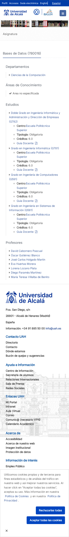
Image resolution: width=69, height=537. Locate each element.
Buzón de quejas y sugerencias (25, 355)
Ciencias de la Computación (28, 75)
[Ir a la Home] (15, 11)
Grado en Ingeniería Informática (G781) (35, 148)
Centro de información (19, 370)
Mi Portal (11, 402)
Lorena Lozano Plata (24, 268)
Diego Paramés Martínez (26, 272)
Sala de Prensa (15, 383)
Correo (10, 415)
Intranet (11, 406)
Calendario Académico (20, 423)
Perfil (4, 3)
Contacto (11, 347)
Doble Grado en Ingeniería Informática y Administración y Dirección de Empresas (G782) (34, 117)
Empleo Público (15, 466)
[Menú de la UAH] (63, 13)
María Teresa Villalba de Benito (30, 277)
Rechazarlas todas (50, 510)
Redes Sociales (15, 388)
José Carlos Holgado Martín (28, 259)
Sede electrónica (29, 3)
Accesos (13, 3)
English (44, 3)
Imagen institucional (18, 447)
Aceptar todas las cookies (46, 520)
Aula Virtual (13, 411)
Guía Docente (26, 143)
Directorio (12, 342)
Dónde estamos (15, 351)
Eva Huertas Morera (23, 263)
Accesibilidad (14, 439)
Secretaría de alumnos (20, 375)
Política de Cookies (17, 496)
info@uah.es (53, 328)
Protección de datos (18, 451)
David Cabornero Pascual (26, 250)
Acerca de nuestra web (20, 443)
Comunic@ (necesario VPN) (23, 419)
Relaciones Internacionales (22, 379)
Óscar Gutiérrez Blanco (25, 255)
